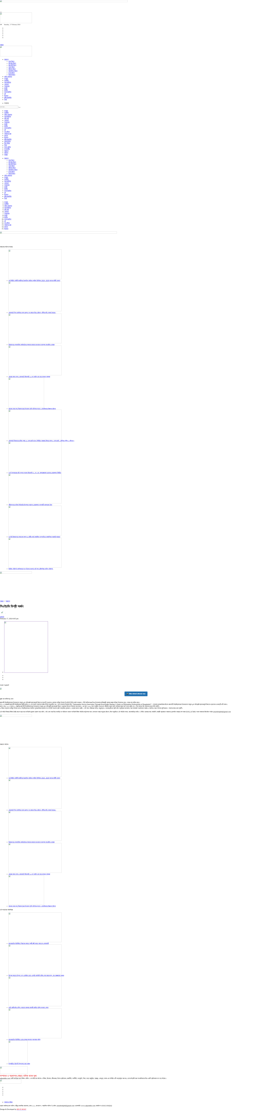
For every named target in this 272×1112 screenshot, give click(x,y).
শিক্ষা (5, 99)
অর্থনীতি (6, 80)
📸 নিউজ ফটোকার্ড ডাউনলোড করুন (136, 694)
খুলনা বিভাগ (11, 67)
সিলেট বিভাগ (11, 75)
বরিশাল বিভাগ (12, 69)
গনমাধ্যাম (6, 86)
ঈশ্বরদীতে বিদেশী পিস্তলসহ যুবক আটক (19, 1064)
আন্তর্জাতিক (7, 82)
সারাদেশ (6, 59)
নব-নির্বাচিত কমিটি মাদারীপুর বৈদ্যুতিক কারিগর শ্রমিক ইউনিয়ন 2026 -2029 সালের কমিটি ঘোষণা (34, 280)
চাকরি (5, 88)
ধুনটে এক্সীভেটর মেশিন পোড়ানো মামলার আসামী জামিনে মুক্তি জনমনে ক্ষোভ (28, 1007)
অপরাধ (6, 78)
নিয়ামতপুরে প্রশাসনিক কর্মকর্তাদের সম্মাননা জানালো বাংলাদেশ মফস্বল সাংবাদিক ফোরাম (31, 344)
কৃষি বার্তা (6, 118)
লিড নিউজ (7, 143)
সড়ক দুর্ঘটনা (7, 147)
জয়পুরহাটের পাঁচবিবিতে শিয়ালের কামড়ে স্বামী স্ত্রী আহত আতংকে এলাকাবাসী (28, 943)
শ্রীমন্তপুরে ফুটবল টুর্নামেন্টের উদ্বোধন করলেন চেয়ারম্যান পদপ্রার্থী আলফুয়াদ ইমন (30, 505)
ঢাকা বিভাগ (11, 61)
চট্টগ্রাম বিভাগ (12, 63)
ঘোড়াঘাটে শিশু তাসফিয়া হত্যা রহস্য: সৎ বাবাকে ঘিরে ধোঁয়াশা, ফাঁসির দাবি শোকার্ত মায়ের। (32, 312)
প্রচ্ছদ (2, 45)
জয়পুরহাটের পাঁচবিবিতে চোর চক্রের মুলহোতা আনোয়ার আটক (24, 1039)
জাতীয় (6, 90)
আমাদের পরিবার (8, 1102)
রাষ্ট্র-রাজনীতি (7, 98)
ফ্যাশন (6, 135)
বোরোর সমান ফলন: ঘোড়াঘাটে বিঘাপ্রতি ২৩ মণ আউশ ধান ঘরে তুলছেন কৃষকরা (29, 377)
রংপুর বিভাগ (11, 73)
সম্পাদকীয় (7, 149)
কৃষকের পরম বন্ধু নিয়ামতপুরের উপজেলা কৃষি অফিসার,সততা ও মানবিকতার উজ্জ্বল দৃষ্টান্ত (32, 409)
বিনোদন (6, 96)
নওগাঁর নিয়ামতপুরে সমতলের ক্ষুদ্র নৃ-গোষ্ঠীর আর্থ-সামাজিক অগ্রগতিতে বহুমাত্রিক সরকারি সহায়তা (34, 537)
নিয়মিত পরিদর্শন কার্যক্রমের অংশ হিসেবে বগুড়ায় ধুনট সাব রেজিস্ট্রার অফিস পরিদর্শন (30, 569)
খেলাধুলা (6, 84)
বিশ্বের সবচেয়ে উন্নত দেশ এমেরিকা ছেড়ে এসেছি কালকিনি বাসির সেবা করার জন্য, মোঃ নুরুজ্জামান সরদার (36, 975)
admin (2, 617)
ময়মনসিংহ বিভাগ (12, 71)
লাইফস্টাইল (7, 141)
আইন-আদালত (8, 77)
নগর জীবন (7, 132)
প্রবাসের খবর (7, 134)
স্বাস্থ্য (6, 155)
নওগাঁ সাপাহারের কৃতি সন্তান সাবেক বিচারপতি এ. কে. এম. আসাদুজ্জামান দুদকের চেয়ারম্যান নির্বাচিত (34, 473)
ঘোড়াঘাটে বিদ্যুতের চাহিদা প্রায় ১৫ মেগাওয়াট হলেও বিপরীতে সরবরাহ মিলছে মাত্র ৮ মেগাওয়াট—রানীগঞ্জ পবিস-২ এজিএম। (41, 441)
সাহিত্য (6, 153)
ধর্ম (5, 94)
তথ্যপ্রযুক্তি (7, 92)
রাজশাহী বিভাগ (12, 65)
